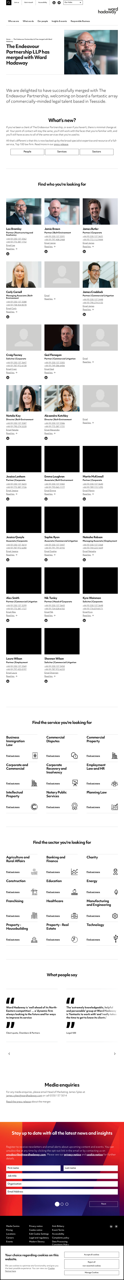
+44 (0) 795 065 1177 (54, 487)
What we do (28, 21)
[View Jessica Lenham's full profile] (23, 459)
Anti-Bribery (58, 1226)
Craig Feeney (14, 355)
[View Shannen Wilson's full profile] (62, 641)
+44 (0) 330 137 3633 (16, 484)
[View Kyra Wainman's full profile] (100, 580)
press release (61, 144)
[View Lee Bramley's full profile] (23, 211)
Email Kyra (88, 612)
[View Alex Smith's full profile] (23, 580)
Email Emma (50, 491)
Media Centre (12, 1226)
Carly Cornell (14, 292)
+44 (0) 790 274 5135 (93, 303)
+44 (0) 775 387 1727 (16, 609)
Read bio (10, 249)
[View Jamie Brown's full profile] (62, 211)
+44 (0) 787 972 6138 (16, 366)
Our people (43, 21)
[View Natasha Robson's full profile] (100, 520)
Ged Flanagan (53, 355)
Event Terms (58, 1230)
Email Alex (11, 612)
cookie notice (95, 1154)
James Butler (90, 229)
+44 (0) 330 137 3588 (16, 302)
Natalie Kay (13, 416)
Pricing (9, 1230)
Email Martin (89, 491)
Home (8, 39)
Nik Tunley (50, 598)
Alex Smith (12, 598)
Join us (16, 2)
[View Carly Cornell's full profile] (23, 274)
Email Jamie (50, 243)
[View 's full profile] (62, 274)
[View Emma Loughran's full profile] (62, 459)
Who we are (13, 21)
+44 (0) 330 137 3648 (93, 606)
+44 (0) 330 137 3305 (54, 363)
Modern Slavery (37, 1242)
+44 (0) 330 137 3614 (16, 545)
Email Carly (11, 309)
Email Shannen (51, 673)
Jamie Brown (52, 229)
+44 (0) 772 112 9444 (93, 240)
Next (115, 1054)
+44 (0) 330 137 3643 (54, 606)
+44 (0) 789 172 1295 (93, 487)
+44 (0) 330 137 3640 (93, 484)
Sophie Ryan (51, 537)
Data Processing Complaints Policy (60, 1243)
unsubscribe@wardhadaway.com (26, 1154)
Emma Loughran (54, 477)
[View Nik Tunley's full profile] (62, 580)
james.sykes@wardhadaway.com (24, 1095)
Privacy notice (36, 1226)
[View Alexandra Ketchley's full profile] (62, 398)
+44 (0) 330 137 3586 (54, 423)
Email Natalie (12, 430)
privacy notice (72, 1154)
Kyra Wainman (92, 598)
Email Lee (10, 246)
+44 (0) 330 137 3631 (93, 237)
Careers (10, 1238)
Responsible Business (80, 21)
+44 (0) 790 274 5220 (16, 427)
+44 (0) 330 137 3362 (16, 239)
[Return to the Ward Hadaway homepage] (108, 10)
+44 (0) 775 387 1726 (16, 487)
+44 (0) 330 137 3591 (54, 237)
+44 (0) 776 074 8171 (93, 609)
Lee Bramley (13, 229)
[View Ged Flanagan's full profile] (62, 337)
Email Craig (11, 369)
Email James (88, 243)
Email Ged (49, 369)
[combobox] (73, 2)
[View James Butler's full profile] (100, 211)
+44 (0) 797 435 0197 (16, 669)
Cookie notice (35, 1230)
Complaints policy (60, 1238)
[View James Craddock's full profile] (100, 274)
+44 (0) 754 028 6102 (54, 609)
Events (9, 1242)
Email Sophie (50, 551)
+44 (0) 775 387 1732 (16, 242)
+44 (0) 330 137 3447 (54, 545)
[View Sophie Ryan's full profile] (62, 520)
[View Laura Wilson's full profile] (23, 641)
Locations (11, 1234)
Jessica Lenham (15, 477)
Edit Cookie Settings (39, 1234)
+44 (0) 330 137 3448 (93, 300)
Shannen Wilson (54, 659)
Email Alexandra (51, 430)
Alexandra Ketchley (56, 416)
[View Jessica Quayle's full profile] (23, 520)
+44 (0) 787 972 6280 (16, 548)
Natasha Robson (93, 537)
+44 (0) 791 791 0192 (54, 548)
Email (47, 296)
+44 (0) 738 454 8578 (16, 305)
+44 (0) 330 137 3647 (16, 363)
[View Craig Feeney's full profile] (23, 337)
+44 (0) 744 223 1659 (93, 548)
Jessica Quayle (15, 537)
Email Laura (11, 673)
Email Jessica (12, 491)
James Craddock (93, 292)
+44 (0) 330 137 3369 (16, 666)
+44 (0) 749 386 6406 (54, 366)
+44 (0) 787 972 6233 (54, 669)
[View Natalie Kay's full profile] (23, 398)
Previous (9, 1054)
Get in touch (28, 2)
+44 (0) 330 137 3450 (54, 666)
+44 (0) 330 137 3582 (54, 484)
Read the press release (18, 1101)
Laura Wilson (14, 659)
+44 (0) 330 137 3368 (93, 545)
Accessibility (42, 2)
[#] (8, 2)
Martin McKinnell (93, 477)
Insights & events (59, 21)
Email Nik (48, 612)
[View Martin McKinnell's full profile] (100, 459)
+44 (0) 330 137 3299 (16, 606)
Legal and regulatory (39, 1238)
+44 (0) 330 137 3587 (16, 423)
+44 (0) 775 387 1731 (54, 427)
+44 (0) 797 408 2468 (54, 240)
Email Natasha (89, 551)
